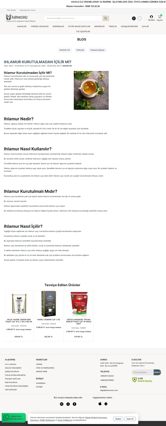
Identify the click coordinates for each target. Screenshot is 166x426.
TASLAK (80, 50)
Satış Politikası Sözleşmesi (16, 386)
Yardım (39, 364)
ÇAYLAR (145, 26)
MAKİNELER (99, 26)
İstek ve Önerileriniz (45, 368)
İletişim (39, 387)
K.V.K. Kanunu (10, 364)
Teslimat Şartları (12, 379)
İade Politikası (11, 382)
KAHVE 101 (65, 50)
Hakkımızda (41, 383)
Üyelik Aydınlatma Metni (15, 375)
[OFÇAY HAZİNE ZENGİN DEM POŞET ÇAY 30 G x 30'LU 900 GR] (18, 304)
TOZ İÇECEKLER (83, 31)
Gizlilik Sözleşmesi (13, 368)
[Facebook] (74, 404)
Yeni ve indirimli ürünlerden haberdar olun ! (143, 364)
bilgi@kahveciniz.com (109, 390)
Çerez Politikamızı (65, 420)
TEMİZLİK (113, 26)
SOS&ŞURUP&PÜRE (129, 26)
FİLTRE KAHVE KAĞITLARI (79, 26)
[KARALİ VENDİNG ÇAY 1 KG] (48, 304)
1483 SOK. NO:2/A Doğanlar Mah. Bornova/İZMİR (112, 364)
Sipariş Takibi (41, 372)
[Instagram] (61, 404)
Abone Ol (157, 372)
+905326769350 (107, 380)
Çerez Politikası (12, 372)
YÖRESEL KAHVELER (40, 26)
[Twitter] (68, 404)
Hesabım (151, 20)
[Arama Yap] (105, 18)
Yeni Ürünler (11, 390)
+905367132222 (107, 376)
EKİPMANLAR (58, 26)
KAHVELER (21, 26)
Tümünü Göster (97, 50)
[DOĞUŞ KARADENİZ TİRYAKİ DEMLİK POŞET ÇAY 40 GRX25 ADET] (78, 304)
